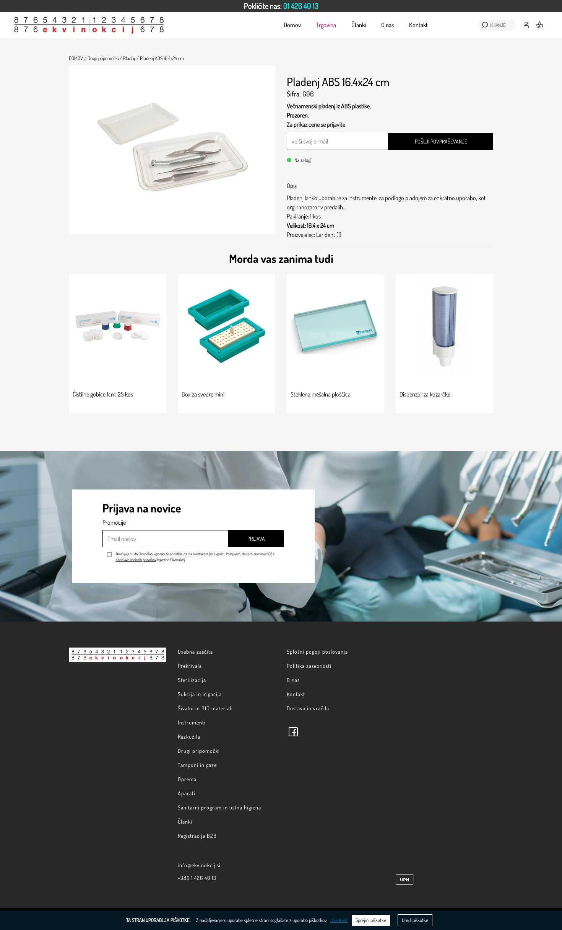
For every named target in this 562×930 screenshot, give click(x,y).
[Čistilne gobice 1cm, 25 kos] (117, 326)
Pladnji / (131, 58)
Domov (292, 25)
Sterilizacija (192, 680)
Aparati (186, 793)
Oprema (187, 779)
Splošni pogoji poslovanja (317, 651)
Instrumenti (192, 722)
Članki (358, 25)
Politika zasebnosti (309, 665)
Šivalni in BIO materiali (205, 708)
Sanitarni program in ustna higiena (219, 807)
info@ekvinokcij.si (199, 865)
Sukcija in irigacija (200, 694)
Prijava (256, 538)
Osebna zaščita (195, 651)
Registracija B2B (197, 835)
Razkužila (189, 736)
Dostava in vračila (308, 708)
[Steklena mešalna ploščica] (335, 326)
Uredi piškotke (415, 920)
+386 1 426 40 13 (197, 878)
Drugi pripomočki (199, 750)
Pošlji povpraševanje (441, 141)
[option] (281, 6)
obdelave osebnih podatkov (136, 559)
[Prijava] (526, 24)
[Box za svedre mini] (226, 326)
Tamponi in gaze (197, 765)
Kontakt (418, 25)
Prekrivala (190, 665)
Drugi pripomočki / (105, 58)
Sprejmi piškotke (371, 920)
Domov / (77, 58)
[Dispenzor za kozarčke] (444, 326)
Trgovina (326, 25)
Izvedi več (339, 920)
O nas (387, 25)
